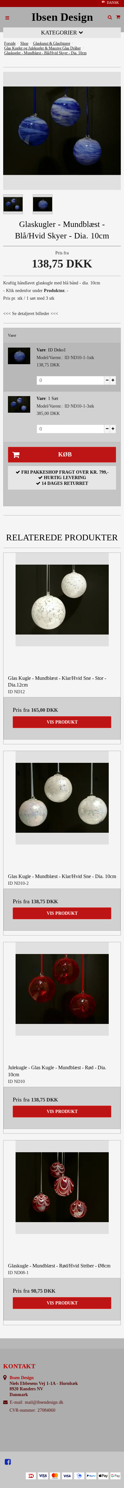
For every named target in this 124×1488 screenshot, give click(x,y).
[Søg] (109, 17)
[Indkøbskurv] (118, 17)
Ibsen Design (62, 17)
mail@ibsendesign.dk (44, 1402)
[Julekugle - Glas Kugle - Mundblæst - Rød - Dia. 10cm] (62, 1001)
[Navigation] (7, 17)
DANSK (112, 2)
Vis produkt (62, 722)
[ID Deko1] (19, 356)
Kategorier (60, 32)
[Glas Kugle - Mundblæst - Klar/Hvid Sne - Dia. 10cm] (62, 809)
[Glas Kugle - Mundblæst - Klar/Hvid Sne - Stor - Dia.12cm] (62, 611)
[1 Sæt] (19, 404)
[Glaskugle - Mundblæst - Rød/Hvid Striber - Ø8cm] (62, 1199)
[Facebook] (8, 1461)
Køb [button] (65, 454)
